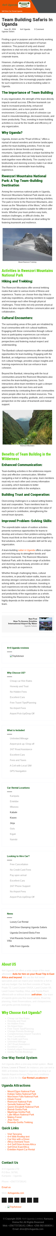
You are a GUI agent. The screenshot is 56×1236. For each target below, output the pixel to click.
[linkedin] (23, 1200)
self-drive (37, 994)
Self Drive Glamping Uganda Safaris (28, 927)
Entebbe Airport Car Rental (21, 1149)
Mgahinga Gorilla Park (18, 1112)
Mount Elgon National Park (21, 1091)
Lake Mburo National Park (20, 1114)
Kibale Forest (14, 1099)
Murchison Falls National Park (22, 1096)
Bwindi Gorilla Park (17, 1109)
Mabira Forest (14, 1117)
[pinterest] (29, 1200)
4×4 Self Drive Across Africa (21, 1144)
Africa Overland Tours (18, 1142)
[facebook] (4, 1200)
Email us (6, 1187)
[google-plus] (16, 1200)
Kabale (13, 812)
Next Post (22, 621)
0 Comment (39, 29)
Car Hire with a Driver (18, 1139)
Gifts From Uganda (19, 946)
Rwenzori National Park (19, 1102)
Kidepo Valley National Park (21, 1094)
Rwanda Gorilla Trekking (20, 1122)
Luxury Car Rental (19, 922)
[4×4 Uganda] (16, 1)
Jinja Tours (13, 1120)
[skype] (35, 1200)
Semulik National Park (18, 1104)
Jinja (12, 823)
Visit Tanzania (14, 1134)
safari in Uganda (26, 550)
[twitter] (10, 1200)
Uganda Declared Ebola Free (25, 933)
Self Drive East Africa (18, 1147)
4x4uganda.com (16, 1193)
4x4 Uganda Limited (32, 1219)
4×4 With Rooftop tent (18, 1136)
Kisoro (13, 818)
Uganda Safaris (8, 31)
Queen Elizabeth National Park (23, 1107)
